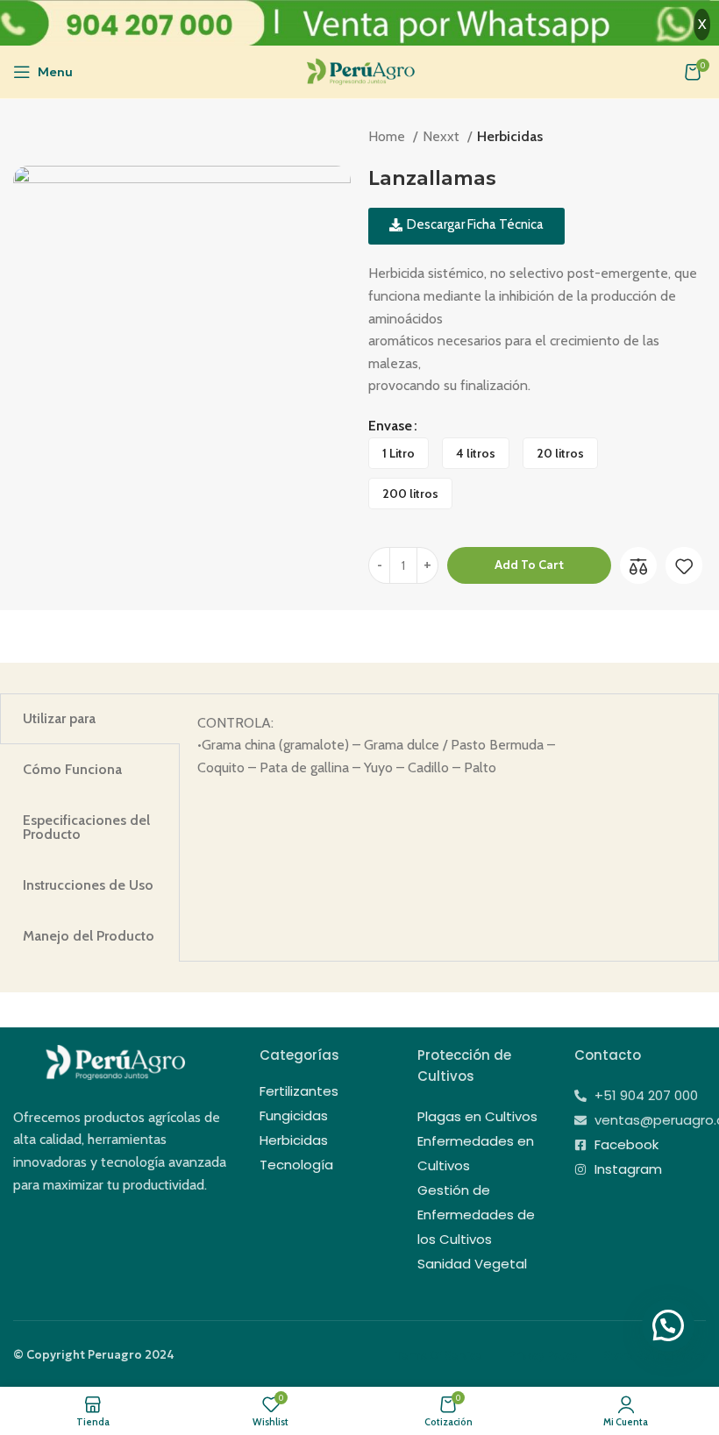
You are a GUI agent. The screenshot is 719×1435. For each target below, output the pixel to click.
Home (388, 136)
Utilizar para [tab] (59, 718)
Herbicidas (510, 136)
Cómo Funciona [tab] (72, 769)
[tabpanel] (449, 745)
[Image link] (114, 1061)
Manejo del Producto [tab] (88, 935)
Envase (390, 425)
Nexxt (443, 136)
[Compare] (638, 566)
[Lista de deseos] (684, 566)
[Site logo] (359, 70)
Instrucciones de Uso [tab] (88, 885)
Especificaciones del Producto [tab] (86, 827)
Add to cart (529, 565)
